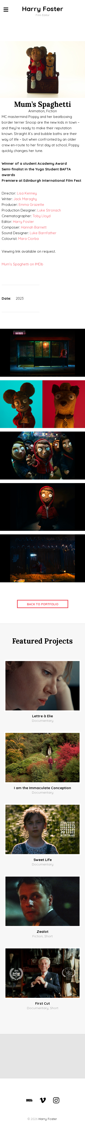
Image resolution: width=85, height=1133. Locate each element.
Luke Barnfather (43, 233)
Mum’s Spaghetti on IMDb (22, 264)
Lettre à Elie (42, 716)
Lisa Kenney (27, 193)
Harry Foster (42, 8)
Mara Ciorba (28, 238)
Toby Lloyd (42, 216)
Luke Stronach (49, 210)
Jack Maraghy (25, 199)
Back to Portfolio (42, 604)
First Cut (42, 1003)
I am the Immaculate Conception (42, 788)
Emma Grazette (31, 204)
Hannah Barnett (34, 227)
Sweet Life (43, 859)
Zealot (42, 931)
